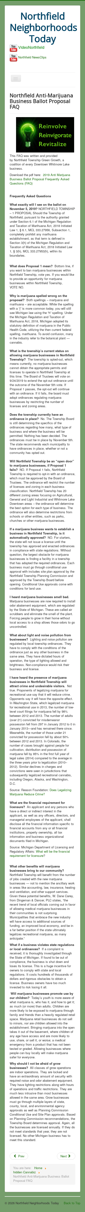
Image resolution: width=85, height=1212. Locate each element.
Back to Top (72, 1203)
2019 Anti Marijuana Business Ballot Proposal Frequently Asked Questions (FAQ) (40, 179)
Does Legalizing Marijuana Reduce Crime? (40, 792)
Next (64, 1156)
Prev (21, 1156)
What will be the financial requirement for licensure (40, 853)
